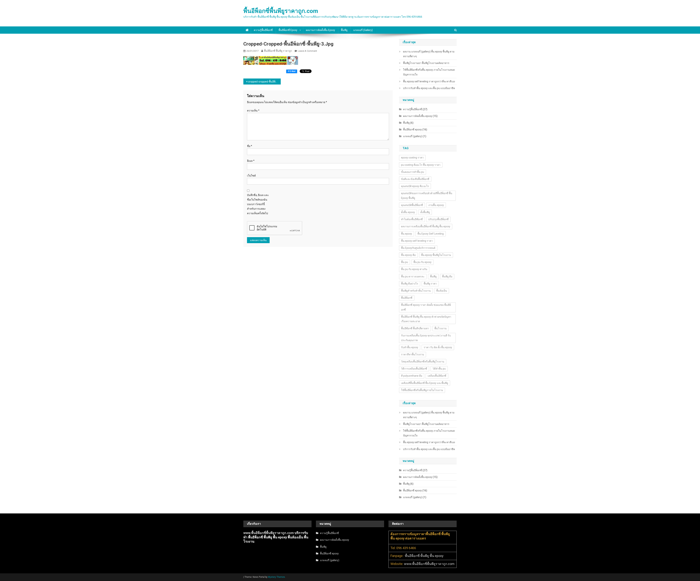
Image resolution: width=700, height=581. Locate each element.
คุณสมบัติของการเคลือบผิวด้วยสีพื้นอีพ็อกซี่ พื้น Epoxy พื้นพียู (426, 195)
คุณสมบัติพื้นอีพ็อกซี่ (412, 205)
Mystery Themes (276, 577)
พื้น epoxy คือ (408, 255)
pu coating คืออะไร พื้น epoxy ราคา (420, 164)
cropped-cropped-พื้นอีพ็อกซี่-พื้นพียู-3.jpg (264, 81)
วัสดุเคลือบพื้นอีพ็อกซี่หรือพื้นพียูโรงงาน (422, 361)
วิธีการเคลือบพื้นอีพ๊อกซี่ (414, 368)
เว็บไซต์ (251, 175)
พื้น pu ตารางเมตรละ (413, 276)
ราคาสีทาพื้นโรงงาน (412, 354)
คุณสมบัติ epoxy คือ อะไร (415, 186)
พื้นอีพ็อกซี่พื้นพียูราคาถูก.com (280, 10)
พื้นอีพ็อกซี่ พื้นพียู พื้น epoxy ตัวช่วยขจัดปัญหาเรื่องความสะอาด (426, 319)
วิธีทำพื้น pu (439, 368)
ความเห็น (253, 110)
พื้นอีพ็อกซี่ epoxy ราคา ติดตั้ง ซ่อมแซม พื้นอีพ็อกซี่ (426, 307)
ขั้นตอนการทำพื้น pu (412, 171)
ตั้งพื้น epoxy (408, 212)
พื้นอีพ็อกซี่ (406, 297)
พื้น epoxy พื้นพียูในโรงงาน (436, 255)
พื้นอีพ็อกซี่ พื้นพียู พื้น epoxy (424, 556)
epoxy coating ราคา (412, 157)
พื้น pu (404, 262)
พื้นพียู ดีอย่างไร (409, 283)
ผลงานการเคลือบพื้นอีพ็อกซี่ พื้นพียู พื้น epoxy (425, 226)
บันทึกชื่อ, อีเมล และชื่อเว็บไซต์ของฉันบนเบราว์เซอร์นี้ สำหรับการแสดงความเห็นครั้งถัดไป (258, 204)
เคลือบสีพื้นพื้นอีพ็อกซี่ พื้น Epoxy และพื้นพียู (424, 383)
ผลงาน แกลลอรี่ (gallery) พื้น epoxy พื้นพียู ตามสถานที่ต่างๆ (428, 54)
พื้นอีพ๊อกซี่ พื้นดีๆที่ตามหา (415, 328)
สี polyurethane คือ (411, 375)
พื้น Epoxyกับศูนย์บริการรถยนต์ (418, 247)
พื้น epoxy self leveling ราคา (417, 240)
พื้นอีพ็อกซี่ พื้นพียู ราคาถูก (278, 50)
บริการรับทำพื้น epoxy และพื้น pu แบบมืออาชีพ (429, 88)
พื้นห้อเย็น (441, 290)
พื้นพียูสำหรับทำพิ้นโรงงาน (416, 290)
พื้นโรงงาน (440, 328)
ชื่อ (249, 146)
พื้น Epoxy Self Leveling (430, 233)
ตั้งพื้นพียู (425, 212)
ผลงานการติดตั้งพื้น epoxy (320, 30)
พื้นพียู (344, 30)
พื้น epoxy (406, 233)
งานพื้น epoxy (436, 205)
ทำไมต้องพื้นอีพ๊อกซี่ (412, 219)
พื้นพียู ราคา (430, 283)
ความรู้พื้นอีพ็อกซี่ (263, 30)
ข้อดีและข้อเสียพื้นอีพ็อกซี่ (415, 179)
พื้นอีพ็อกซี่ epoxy (288, 30)
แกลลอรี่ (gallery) (363, 30)
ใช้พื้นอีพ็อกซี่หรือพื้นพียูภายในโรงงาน (422, 390)
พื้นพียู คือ (447, 276)
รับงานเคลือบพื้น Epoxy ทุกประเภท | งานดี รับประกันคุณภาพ (426, 337)
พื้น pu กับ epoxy (422, 262)
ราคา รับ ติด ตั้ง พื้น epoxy (438, 347)
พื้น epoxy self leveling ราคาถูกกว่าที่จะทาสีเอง (429, 81)
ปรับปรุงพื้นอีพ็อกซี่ (438, 219)
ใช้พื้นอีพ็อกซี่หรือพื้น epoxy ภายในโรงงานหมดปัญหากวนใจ (429, 72)
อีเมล (250, 160)
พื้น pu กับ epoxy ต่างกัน (414, 269)
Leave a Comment (307, 51)
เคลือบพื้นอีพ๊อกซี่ (437, 375)
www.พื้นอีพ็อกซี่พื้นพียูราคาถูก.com (268, 533)
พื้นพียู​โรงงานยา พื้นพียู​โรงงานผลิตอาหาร (426, 63)
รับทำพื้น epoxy (409, 347)
